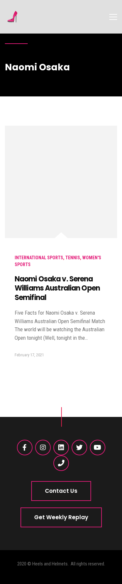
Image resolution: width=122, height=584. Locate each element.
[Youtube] (97, 447)
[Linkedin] (61, 447)
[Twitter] (79, 447)
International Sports (39, 257)
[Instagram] (43, 447)
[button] (61, 491)
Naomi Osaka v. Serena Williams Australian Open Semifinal (57, 288)
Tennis (72, 257)
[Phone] (61, 463)
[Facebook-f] (25, 447)
